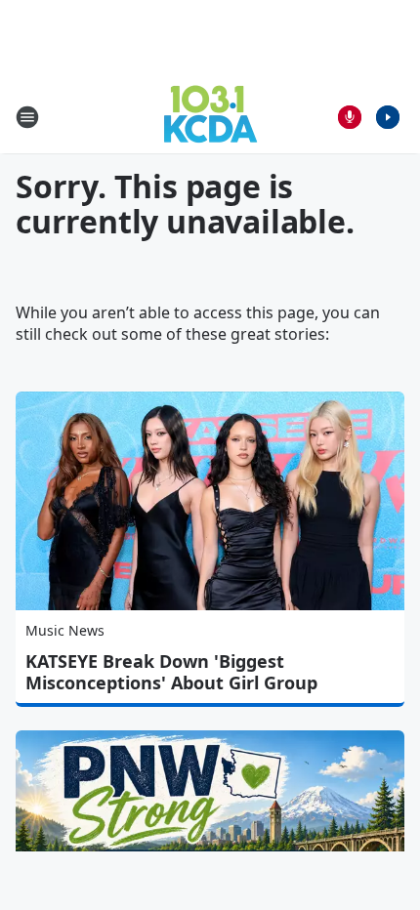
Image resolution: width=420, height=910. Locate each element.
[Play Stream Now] (387, 117)
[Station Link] (210, 116)
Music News (65, 630)
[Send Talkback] (349, 117)
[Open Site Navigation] (27, 117)
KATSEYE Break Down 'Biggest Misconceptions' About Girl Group (171, 671)
